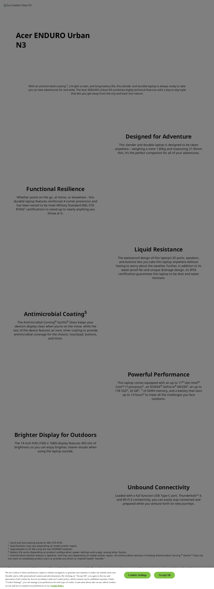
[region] (107, 578)
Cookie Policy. (57, 585)
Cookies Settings (137, 575)
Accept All (164, 575)
